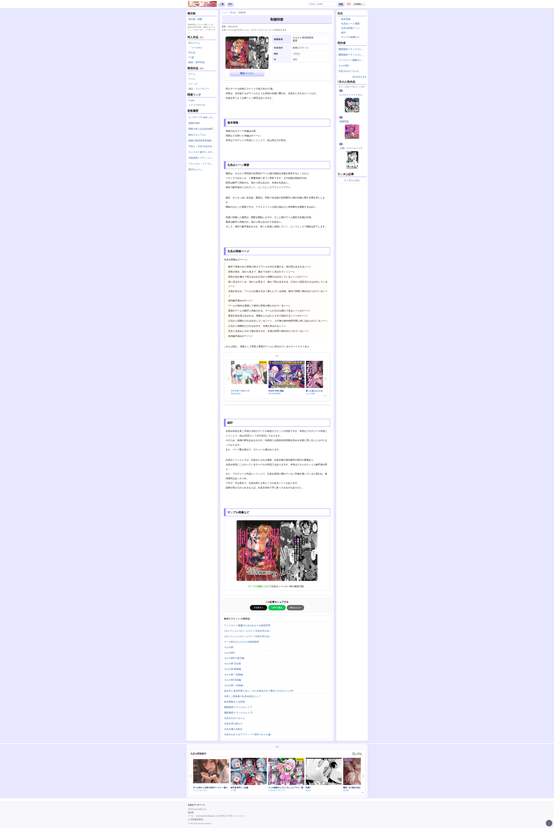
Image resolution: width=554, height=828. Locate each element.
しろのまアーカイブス (277, 790)
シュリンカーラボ (200, 790)
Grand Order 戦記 (276, 390)
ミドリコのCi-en (196, 105)
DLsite (357, 754)
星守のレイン (195, 169)
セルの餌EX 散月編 (234, 658)
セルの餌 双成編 (232, 680)
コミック (193, 84)
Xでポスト (258, 607)
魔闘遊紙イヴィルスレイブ (238, 707)
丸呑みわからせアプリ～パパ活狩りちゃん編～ (248, 734)
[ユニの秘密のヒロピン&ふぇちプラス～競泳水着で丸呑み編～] (286, 772)
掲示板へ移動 (195, 19)
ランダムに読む (352, 180)
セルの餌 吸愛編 (232, 669)
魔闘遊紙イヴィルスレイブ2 (238, 712)
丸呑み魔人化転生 (233, 729)
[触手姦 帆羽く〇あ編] (249, 772)
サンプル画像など (350, 37)
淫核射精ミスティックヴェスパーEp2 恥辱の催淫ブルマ (202, 158)
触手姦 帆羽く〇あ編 (239, 787)
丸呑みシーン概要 (350, 23)
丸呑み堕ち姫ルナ (233, 723)
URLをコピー (295, 607)
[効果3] (324, 772)
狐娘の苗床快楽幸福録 (200, 140)
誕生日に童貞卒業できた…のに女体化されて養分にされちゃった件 (258, 691)
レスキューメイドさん (351, 95)
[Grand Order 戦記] (286, 375)
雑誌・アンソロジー (198, 88)
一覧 (222, 4)
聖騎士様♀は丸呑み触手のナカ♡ (202, 129)
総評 (343, 32)
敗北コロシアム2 (197, 135)
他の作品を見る (359, 77)
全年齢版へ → (359, 4)
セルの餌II (229, 652)
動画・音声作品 (196, 62)
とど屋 (233, 790)
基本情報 (345, 19)
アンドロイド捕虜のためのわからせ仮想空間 (247, 625)
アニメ (191, 79)
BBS (230, 4)
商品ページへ (247, 73)
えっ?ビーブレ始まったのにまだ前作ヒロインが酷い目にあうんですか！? (202, 117)
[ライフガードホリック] (249, 374)
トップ (224, 12)
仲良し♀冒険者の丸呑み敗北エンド (242, 696)
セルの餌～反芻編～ (234, 674)
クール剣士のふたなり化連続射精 (241, 642)
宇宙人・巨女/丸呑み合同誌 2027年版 (202, 146)
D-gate (191, 100)
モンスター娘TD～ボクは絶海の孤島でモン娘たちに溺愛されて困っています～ (202, 152)
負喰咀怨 (344, 121)
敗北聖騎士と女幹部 (234, 702)
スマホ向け (197, 48)
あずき (308, 790)
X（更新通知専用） (196, 819)
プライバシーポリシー (197, 809)
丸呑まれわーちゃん (234, 718)
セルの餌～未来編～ (234, 685)
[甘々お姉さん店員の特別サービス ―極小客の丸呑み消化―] (211, 771)
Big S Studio (236, 393)
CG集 (191, 57)
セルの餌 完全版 (232, 663)
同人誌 (191, 52)
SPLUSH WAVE (274, 393)
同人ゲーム (194, 43)
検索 (341, 4)
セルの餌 (228, 647)
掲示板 (190, 812)
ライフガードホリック (240, 390)
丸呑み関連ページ (350, 28)
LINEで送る (277, 607)
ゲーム (191, 74)
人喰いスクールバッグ (351, 148)
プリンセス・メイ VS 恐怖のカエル (202, 164)
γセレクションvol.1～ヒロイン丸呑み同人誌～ (247, 631)
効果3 (308, 787)
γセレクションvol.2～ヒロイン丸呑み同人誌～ (247, 636)
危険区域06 (194, 123)
